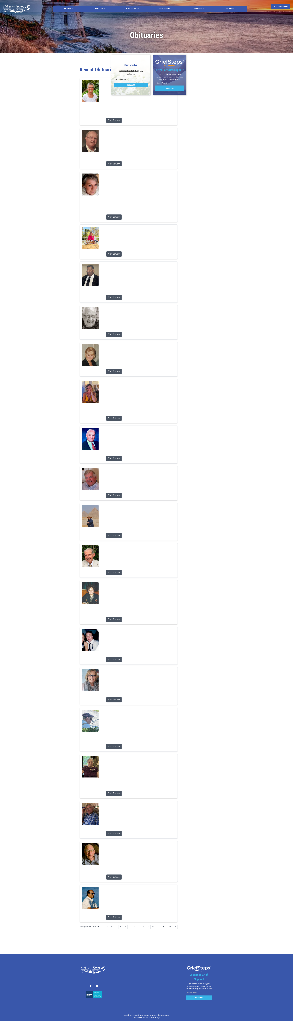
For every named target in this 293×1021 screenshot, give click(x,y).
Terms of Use (147, 1017)
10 (153, 927)
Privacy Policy (137, 1017)
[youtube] (97, 986)
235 (170, 927)
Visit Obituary (114, 120)
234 (164, 927)
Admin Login (156, 1017)
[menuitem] (69, 9)
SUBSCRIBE (131, 85)
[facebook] (91, 986)
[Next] (175, 927)
